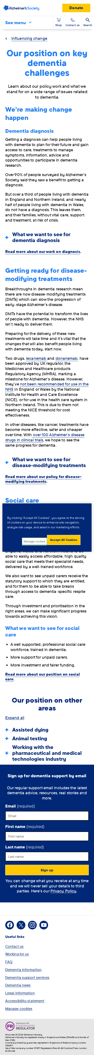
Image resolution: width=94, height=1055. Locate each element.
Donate (76, 7)
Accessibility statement (24, 1000)
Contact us (14, 946)
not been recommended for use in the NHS (47, 386)
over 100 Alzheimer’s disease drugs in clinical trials (44, 437)
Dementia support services (27, 977)
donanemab (67, 358)
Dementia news (18, 985)
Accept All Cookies (63, 540)
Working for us (17, 954)
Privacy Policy (63, 890)
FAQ (8, 961)
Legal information (20, 993)
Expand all (14, 717)
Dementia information (23, 969)
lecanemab (36, 358)
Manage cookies (18, 1008)
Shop (58, 25)
